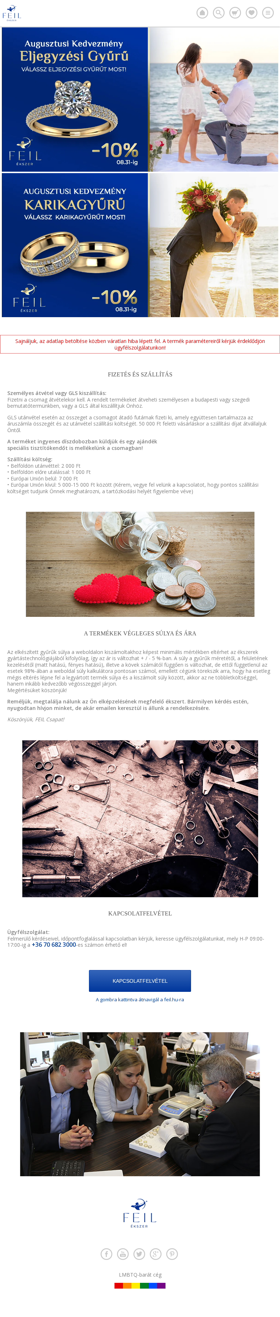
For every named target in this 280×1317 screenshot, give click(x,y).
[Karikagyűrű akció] (140, 315)
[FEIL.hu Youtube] (123, 1254)
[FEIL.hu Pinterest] (172, 1254)
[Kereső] (219, 13)
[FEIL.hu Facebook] (106, 1254)
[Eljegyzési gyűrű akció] (140, 169)
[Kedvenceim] (251, 13)
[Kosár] (235, 13)
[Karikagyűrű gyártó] (202, 13)
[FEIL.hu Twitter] (139, 1254)
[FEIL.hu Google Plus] (156, 1254)
